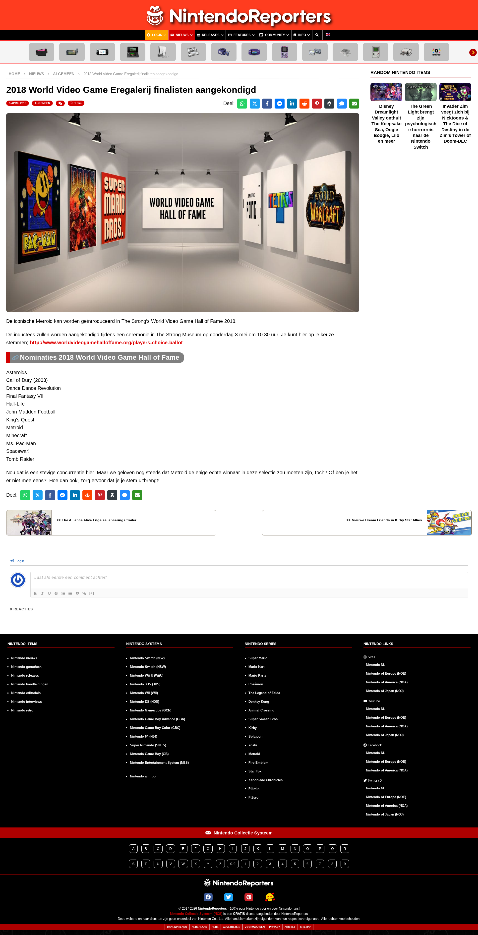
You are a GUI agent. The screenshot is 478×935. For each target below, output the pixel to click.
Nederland (199, 927)
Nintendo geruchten (26, 667)
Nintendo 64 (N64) (143, 736)
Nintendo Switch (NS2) (147, 658)
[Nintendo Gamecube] (224, 52)
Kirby (252, 728)
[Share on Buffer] (329, 104)
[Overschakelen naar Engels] (328, 35)
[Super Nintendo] (345, 52)
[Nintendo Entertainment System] (406, 52)
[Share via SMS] (342, 104)
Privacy (274, 927)
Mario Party (257, 675)
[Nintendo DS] (193, 52)
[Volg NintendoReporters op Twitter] (228, 897)
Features (242, 35)
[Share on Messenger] (280, 104)
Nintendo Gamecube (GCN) (150, 710)
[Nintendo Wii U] (102, 52)
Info (301, 35)
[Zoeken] (317, 35)
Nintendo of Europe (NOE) (386, 673)
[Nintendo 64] (315, 52)
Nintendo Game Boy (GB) (149, 754)
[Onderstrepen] (49, 593)
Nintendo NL (375, 665)
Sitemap (305, 927)
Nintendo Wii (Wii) (144, 693)
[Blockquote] (77, 593)
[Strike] (56, 593)
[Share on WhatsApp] (242, 104)
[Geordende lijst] (63, 593)
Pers (215, 927)
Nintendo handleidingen (29, 684)
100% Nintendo (177, 927)
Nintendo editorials (26, 693)
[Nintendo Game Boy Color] (284, 52)
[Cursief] (42, 593)
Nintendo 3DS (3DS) (145, 684)
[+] (91, 593)
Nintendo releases (25, 675)
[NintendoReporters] (239, 26)
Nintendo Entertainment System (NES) (159, 762)
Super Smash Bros (263, 719)
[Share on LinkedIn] (292, 104)
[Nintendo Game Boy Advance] (254, 52)
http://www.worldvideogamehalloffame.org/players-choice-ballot (106, 342)
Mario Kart (256, 667)
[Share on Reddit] (304, 104)
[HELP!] (270, 897)
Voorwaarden (255, 927)
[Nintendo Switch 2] (41, 52)
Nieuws (182, 35)
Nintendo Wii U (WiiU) (146, 675)
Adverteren (231, 927)
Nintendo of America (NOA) (387, 682)
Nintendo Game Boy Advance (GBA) (157, 719)
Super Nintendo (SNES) (148, 745)
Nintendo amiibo (143, 776)
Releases (210, 35)
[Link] (84, 593)
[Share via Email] (354, 104)
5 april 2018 (17, 103)
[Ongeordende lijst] (70, 593)
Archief (290, 927)
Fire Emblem (258, 762)
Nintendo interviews (26, 701)
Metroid (254, 754)
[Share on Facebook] (267, 104)
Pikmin (253, 789)
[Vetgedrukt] (35, 593)
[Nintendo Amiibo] (436, 52)
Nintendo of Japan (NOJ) (385, 691)
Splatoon (255, 736)
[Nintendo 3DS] (132, 52)
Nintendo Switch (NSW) (148, 667)
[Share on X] (255, 104)
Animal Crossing (261, 710)
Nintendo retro (22, 710)
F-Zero (253, 797)
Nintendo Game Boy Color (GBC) (155, 728)
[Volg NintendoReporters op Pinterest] (248, 897)
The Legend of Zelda (264, 693)
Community (274, 35)
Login (156, 35)
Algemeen (42, 103)
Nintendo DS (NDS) (144, 701)
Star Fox (254, 771)
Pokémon (255, 684)
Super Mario (257, 658)
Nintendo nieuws (24, 658)
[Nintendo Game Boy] (375, 52)
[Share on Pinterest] (317, 104)
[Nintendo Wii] (163, 52)
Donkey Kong (258, 701)
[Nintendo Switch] (72, 52)
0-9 (233, 864)
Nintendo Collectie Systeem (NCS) (196, 914)
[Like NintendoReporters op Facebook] (208, 897)
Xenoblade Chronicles (265, 780)
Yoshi (252, 745)
